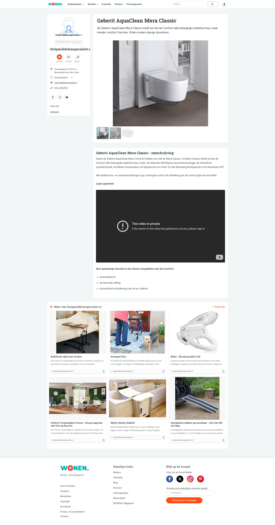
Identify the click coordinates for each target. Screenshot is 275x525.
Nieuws (117, 472)
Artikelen (54, 112)
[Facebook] (169, 479)
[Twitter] (179, 479)
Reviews (119, 4)
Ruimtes (92, 4)
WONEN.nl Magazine (123, 503)
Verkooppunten (134, 4)
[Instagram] (190, 479)
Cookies (64, 516)
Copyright (65, 501)
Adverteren (65, 496)
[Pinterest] (200, 479)
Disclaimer (65, 506)
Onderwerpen (74, 4)
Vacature (64, 491)
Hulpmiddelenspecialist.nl (63, 371)
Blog (115, 482)
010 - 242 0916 (61, 88)
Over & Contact (67, 486)
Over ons (54, 106)
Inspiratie (106, 4)
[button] (105, 83)
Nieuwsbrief (119, 498)
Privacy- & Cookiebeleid (72, 511)
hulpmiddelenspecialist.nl (65, 83)
